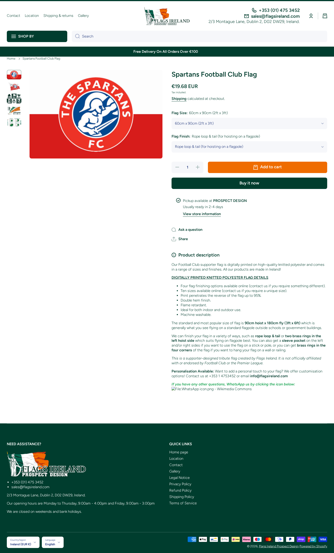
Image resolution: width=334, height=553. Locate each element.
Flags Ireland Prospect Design (279, 546)
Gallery (174, 471)
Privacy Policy (180, 484)
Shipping (179, 98)
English (50, 544)
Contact (176, 465)
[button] (325, 16)
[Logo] (167, 16)
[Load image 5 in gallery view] (14, 122)
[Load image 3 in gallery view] (14, 98)
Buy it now (249, 183)
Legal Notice (179, 477)
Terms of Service (183, 503)
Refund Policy (180, 490)
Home (11, 58)
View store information (202, 214)
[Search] (76, 36)
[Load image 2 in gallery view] (14, 86)
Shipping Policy (181, 497)
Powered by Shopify (313, 546)
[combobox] (199, 36)
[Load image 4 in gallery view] (14, 111)
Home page (178, 452)
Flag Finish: (216, 136)
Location (176, 458)
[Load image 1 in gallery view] (14, 75)
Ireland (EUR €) (20, 544)
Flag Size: (200, 113)
